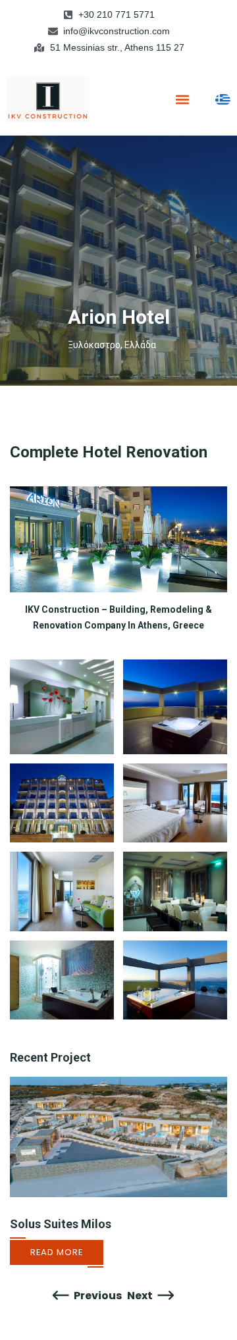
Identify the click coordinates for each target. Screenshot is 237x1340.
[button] (183, 99)
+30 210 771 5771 (116, 14)
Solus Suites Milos (60, 1224)
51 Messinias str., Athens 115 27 (117, 47)
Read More (56, 1252)
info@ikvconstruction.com (116, 31)
